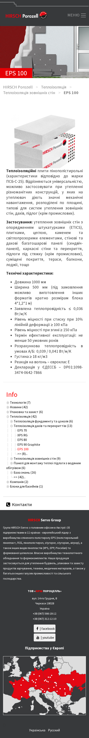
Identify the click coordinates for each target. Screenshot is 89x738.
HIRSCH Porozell (18, 87)
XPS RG (22, 435)
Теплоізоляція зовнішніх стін (29, 92)
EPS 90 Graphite (28, 444)
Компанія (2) (19, 482)
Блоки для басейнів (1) (26, 486)
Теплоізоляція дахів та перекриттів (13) (43, 426)
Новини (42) (19, 407)
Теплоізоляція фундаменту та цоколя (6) (43, 421)
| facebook (47, 628)
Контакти (21, 504)
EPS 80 (22, 440)
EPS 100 (23, 449)
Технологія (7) (20, 402)
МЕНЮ (73, 14)
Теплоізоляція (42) (23, 416)
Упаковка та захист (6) (26, 412)
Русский (54, 730)
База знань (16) (25, 472)
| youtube (47, 637)
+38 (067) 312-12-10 (44, 619)
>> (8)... (22, 454)
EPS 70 (22, 430)
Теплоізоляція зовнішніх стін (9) (37, 458)
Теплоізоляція (53, 87)
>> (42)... (19, 477)
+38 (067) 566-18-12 (44, 613)
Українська (37, 730)
